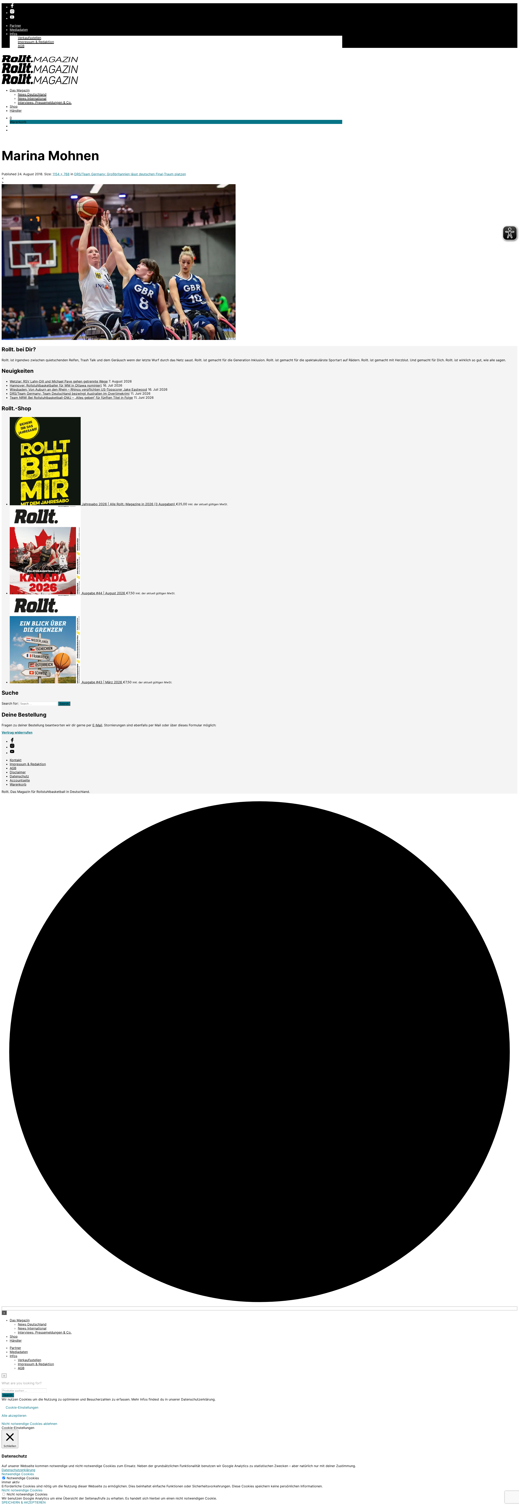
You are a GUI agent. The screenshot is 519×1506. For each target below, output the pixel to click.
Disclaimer (18, 772)
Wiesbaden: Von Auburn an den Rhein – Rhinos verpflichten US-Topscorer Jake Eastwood (78, 389)
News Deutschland (32, 94)
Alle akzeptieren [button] (14, 1416)
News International (32, 98)
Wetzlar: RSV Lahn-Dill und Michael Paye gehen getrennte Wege (59, 381)
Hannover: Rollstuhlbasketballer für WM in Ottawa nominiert (56, 385)
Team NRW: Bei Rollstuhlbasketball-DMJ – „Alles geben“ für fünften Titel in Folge (71, 398)
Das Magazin (20, 90)
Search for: (10, 703)
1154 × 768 (61, 174)
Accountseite (20, 780)
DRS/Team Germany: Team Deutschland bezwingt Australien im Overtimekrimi (70, 393)
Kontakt (15, 760)
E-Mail (97, 725)
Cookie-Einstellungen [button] (22, 1407)
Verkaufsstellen (29, 38)
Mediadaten (19, 30)
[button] (11, 118)
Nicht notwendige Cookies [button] (22, 1490)
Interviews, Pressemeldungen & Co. (45, 102)
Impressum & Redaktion (36, 42)
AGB (21, 46)
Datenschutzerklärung (18, 1470)
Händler (16, 111)
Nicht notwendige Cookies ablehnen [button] (29, 1424)
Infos (13, 34)
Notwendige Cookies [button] (18, 1474)
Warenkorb (18, 784)
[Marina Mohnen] (119, 339)
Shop (14, 106)
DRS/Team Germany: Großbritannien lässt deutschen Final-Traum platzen (130, 174)
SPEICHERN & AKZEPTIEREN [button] (24, 1502)
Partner (15, 26)
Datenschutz (19, 776)
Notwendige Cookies (23, 1478)
